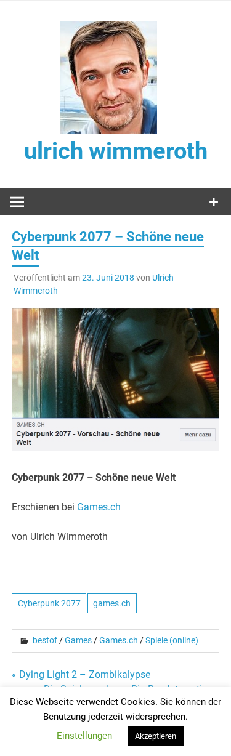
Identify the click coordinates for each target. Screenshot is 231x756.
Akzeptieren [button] (155, 736)
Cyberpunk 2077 (49, 603)
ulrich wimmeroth (116, 150)
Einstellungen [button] (84, 735)
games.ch (112, 603)
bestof (45, 640)
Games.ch (99, 507)
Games (78, 640)
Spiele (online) (171, 640)
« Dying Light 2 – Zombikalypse (81, 674)
